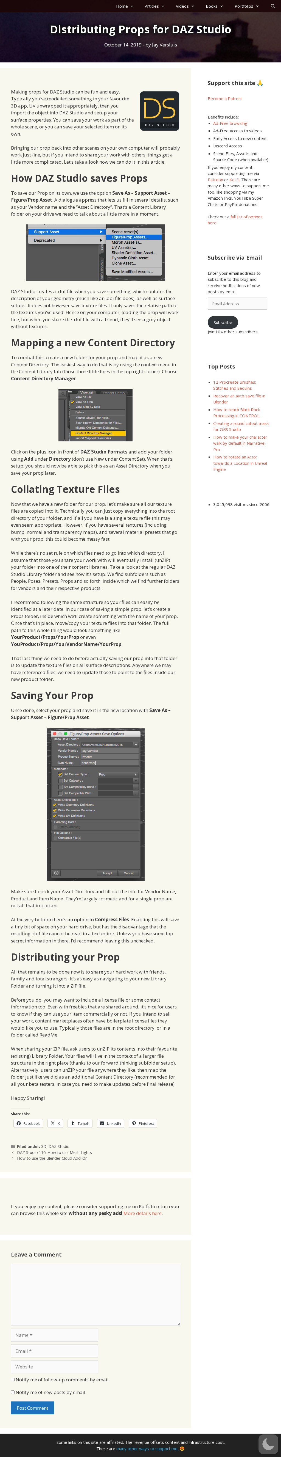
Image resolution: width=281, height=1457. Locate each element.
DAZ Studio (59, 1146)
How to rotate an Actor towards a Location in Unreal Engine (240, 463)
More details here (142, 1213)
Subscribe (223, 322)
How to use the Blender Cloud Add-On (52, 1158)
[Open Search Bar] (273, 6)
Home (122, 6)
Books (212, 6)
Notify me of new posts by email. (51, 1392)
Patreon (215, 179)
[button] (268, 1444)
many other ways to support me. (147, 1448)
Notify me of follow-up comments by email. (63, 1379)
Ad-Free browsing (230, 123)
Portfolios (244, 6)
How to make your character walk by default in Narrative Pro (240, 443)
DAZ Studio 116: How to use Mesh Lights (54, 1152)
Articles (152, 6)
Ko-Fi (234, 179)
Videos (182, 6)
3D (43, 1146)
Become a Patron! (224, 98)
